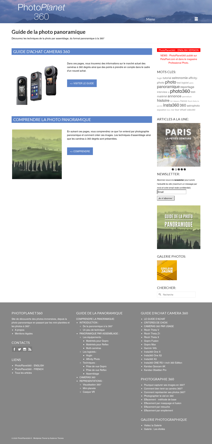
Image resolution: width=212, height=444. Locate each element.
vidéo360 (191, 109)
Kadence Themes (57, 438)
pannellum (187, 96)
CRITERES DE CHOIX (155, 322)
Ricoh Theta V (151, 329)
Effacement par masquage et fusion (162, 403)
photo (170, 81)
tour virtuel (180, 109)
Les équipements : (92, 337)
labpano (176, 101)
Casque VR (89, 391)
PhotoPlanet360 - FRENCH (29, 369)
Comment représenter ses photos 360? (164, 392)
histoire (163, 100)
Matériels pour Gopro (97, 340)
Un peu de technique (94, 329)
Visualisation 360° (92, 384)
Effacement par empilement (158, 410)
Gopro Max (150, 344)
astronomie (180, 77)
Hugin (89, 355)
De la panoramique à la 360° (98, 326)
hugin (159, 78)
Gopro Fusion (151, 340)
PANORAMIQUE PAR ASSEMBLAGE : (99, 333)
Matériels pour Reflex (97, 344)
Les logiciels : (90, 351)
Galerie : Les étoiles (154, 429)
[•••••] (179, 145)
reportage (187, 86)
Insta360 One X (152, 351)
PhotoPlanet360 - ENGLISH (29, 365)
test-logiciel (183, 82)
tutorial (167, 78)
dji (168, 92)
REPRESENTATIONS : (91, 380)
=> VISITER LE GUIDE (82, 83)
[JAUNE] (167, 270)
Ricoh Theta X (151, 337)
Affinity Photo (93, 359)
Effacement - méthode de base (160, 399)
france (183, 100)
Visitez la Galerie (153, 425)
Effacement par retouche (157, 406)
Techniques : (89, 362)
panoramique (168, 86)
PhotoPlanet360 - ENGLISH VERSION (179, 50)
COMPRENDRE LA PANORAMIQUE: (95, 318)
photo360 (180, 90)
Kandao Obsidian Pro (155, 370)
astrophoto (193, 105)
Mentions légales (24, 333)
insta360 (171, 105)
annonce (174, 95)
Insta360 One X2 (153, 355)
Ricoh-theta (192, 101)
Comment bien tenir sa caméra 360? (163, 388)
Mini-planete (89, 388)
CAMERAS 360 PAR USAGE (159, 326)
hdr (171, 101)
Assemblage (92, 373)
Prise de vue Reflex (96, 370)
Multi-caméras (93, 348)
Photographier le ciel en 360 (159, 395)
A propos (19, 329)
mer (172, 109)
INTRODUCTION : (89, 322)
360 (183, 105)
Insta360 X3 (150, 359)
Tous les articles (23, 372)
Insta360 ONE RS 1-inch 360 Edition (163, 362)
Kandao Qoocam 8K (154, 366)
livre (168, 110)
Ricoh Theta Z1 (152, 333)
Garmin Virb (150, 348)
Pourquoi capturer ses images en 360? (164, 384)
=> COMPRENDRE (80, 151)
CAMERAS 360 (87, 377)
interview (162, 92)
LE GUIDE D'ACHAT (154, 318)
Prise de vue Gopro (96, 366)
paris (191, 82)
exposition (161, 109)
